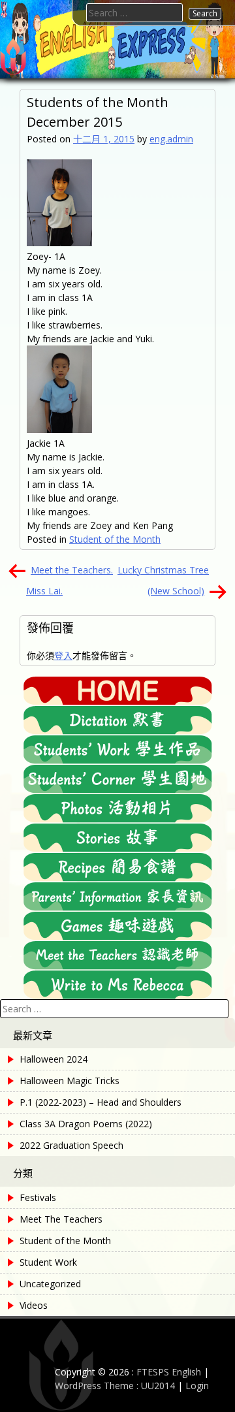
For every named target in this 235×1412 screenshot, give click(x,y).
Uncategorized (50, 1283)
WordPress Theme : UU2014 (115, 1385)
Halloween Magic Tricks (69, 1080)
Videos (34, 1305)
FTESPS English (168, 1372)
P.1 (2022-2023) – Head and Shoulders (100, 1102)
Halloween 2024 (53, 1059)
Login (197, 1385)
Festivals (38, 1197)
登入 (63, 655)
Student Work (48, 1262)
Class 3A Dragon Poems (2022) (86, 1123)
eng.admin (171, 139)
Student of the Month (115, 539)
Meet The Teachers (61, 1219)
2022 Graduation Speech (71, 1145)
